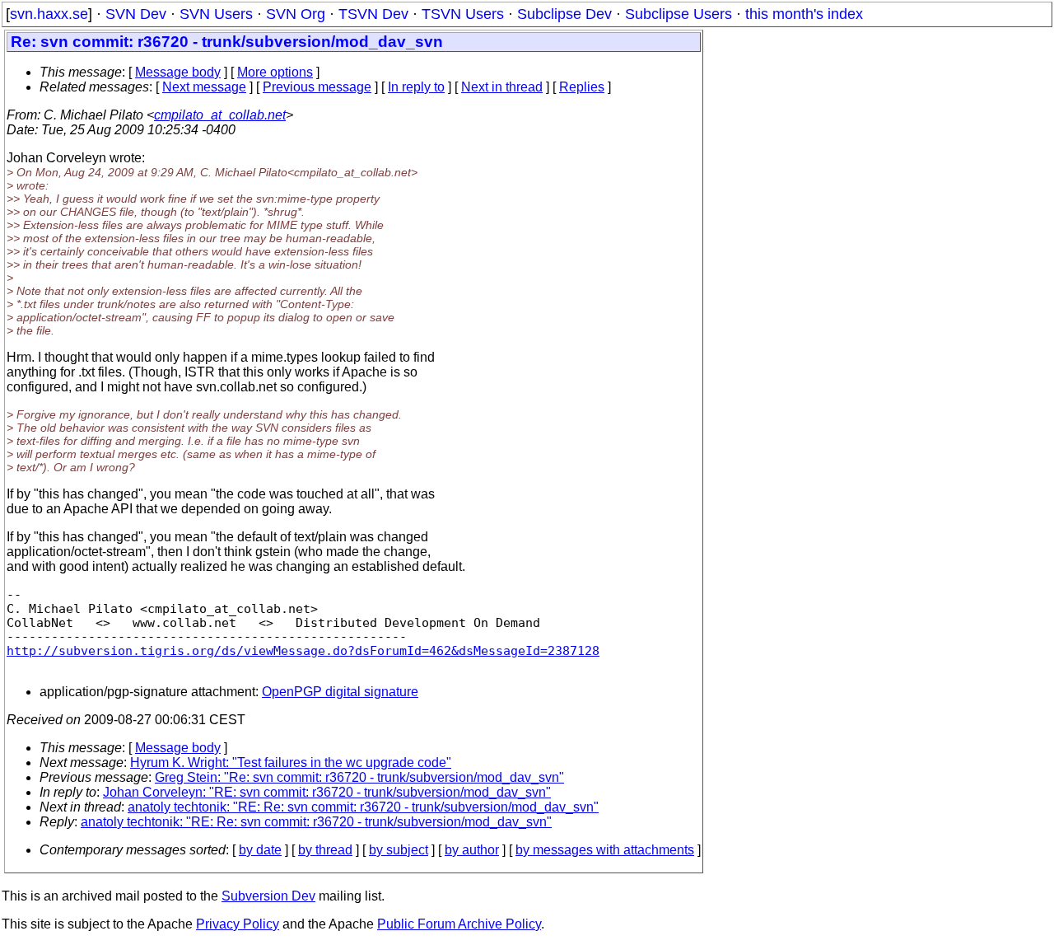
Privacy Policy (237, 924)
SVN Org (295, 14)
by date (260, 850)
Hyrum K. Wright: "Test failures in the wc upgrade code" (290, 763)
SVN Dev (135, 14)
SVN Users (216, 14)
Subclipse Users (678, 14)
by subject (398, 850)
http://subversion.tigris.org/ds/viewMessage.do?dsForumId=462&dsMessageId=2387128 (303, 650)
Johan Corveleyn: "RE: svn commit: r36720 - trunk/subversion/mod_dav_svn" (327, 792)
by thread (325, 850)
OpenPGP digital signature (340, 692)
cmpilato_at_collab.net (220, 115)
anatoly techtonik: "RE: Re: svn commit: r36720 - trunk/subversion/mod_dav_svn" (363, 807)
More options (275, 72)
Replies (581, 87)
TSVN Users (463, 14)
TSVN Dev (373, 14)
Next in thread (502, 87)
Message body (178, 72)
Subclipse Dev (564, 14)
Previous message (317, 87)
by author (472, 850)
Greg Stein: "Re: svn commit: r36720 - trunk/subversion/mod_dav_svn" (359, 777)
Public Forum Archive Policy (459, 924)
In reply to (416, 87)
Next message (204, 87)
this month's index (804, 14)
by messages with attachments (604, 850)
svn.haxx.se (49, 14)
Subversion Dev (268, 896)
